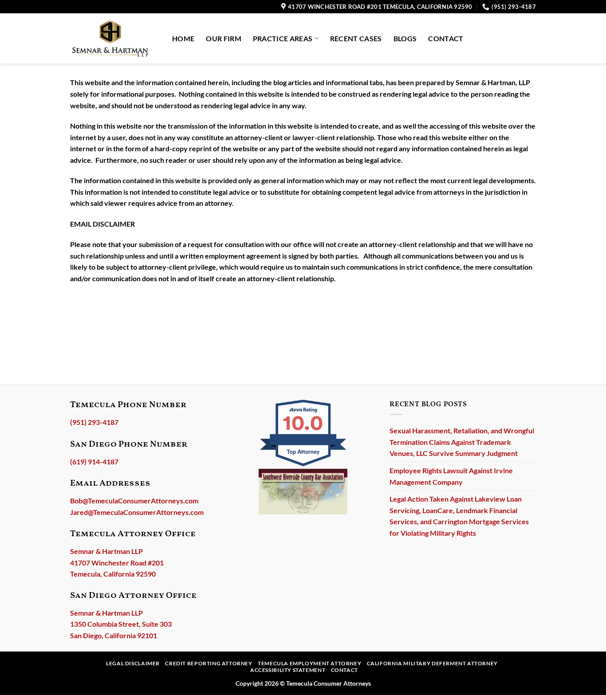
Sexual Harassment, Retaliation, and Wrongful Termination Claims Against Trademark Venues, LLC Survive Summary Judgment (462, 441)
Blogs (405, 38)
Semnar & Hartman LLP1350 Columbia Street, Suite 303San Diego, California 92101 (121, 624)
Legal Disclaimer (133, 663)
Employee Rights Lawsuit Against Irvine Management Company (451, 476)
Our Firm (223, 38)
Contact (445, 38)
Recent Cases (356, 38)
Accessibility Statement (287, 670)
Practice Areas (282, 38)
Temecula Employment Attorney (309, 663)
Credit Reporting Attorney (208, 663)
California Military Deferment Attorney (432, 663)
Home (183, 38)
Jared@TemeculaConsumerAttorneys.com (137, 512)
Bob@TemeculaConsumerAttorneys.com (134, 500)
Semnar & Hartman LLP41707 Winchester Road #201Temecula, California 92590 (117, 562)
